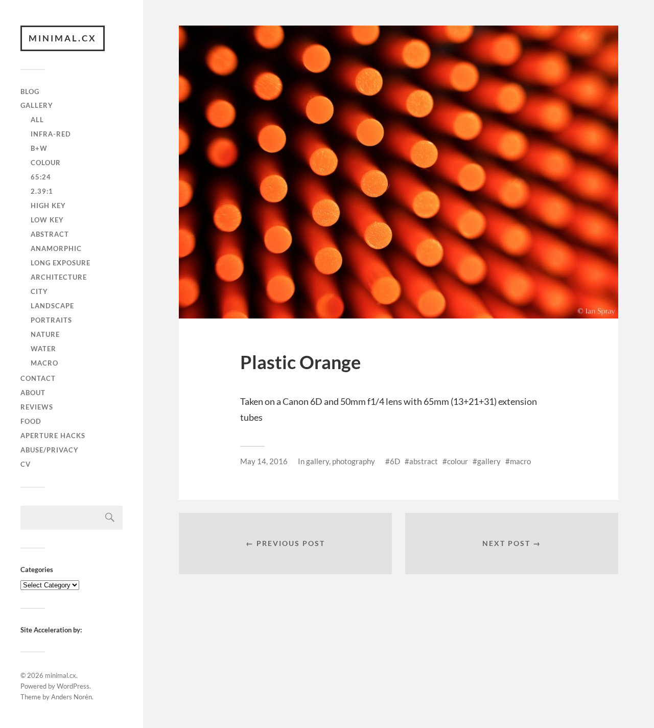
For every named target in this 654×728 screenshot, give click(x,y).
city (39, 291)
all (37, 120)
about (32, 393)
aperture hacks (52, 435)
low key (47, 220)
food (30, 421)
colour (46, 162)
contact (38, 378)
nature (45, 334)
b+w (39, 148)
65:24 (41, 177)
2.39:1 (42, 191)
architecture (59, 277)
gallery (36, 105)
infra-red (51, 134)
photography (353, 461)
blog (29, 91)
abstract (50, 234)
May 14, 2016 (264, 461)
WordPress (73, 686)
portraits (51, 320)
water (43, 349)
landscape (52, 306)
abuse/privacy (49, 450)
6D (395, 461)
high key (48, 205)
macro (44, 363)
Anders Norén (71, 697)
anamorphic (56, 248)
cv (25, 464)
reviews (36, 407)
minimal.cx (63, 38)
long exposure (60, 263)
